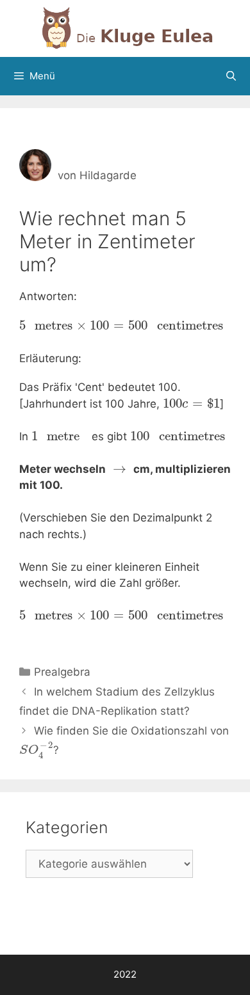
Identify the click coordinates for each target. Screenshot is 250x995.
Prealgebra (62, 671)
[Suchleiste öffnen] (231, 76)
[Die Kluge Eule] (125, 27)
